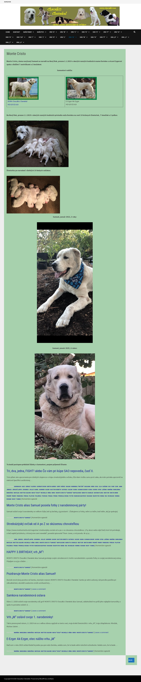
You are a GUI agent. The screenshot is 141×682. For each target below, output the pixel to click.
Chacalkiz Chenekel (23, 679)
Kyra (99, 489)
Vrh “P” (102, 37)
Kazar (70, 489)
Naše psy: (40, 32)
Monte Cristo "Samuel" (64, 493)
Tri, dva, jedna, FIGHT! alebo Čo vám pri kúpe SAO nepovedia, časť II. (50, 471)
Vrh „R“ (113, 37)
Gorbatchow (41, 486)
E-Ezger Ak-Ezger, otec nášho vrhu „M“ (31, 639)
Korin (95, 489)
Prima (55, 496)
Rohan (9, 499)
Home (8, 32)
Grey (58, 486)
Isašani (104, 486)
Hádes (63, 486)
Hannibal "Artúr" (77, 486)
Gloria (33, 486)
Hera (92, 486)
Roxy (13, 499)
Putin (71, 496)
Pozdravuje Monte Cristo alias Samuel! (31, 574)
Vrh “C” (73, 32)
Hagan (68, 486)
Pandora (20, 496)
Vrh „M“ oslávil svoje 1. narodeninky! (30, 617)
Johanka (25, 489)
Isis (109, 486)
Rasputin (96, 496)
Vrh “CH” (20, 37)
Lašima (104, 489)
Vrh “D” (84, 32)
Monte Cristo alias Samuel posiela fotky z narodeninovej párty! (46, 505)
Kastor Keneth (55, 489)
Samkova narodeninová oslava (26, 595)
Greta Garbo (51, 486)
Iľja (100, 486)
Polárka (38, 496)
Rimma (117, 496)
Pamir (14, 496)
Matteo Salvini (25, 493)
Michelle (44, 493)
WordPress (43, 679)
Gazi (23, 486)
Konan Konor (83, 489)
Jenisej (9, 489)
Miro (53, 493)
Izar (116, 486)
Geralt (28, 486)
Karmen (42, 489)
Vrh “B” (63, 32)
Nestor (106, 493)
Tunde (18, 499)
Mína (49, 493)
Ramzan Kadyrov (80, 496)
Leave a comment (39, 589)
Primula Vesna (63, 496)
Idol (96, 486)
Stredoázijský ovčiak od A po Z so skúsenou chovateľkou (43, 524)
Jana (120, 486)
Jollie (31, 489)
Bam (52, 679)
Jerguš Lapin (17, 489)
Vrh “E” (95, 32)
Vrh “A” (52, 32)
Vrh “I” (31, 37)
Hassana (87, 486)
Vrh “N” (82, 37)
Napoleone (77, 493)
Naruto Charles (87, 493)
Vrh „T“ (8, 42)
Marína (110, 489)
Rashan (89, 496)
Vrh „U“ (19, 42)
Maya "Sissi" (35, 493)
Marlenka (116, 489)
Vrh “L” (62, 37)
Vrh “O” (94, 37)
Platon (31, 496)
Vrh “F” (106, 32)
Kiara (75, 489)
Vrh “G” (117, 32)
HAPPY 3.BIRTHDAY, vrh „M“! (25, 552)
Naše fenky (27, 32)
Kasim (47, 489)
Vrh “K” (52, 37)
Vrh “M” (72, 37)
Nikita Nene (114, 493)
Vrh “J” (41, 37)
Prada (50, 496)
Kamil (36, 489)
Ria (106, 496)
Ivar (112, 486)
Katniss (64, 489)
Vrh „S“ (124, 37)
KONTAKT (16, 32)
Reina (102, 496)
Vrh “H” (8, 37)
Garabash (17, 486)
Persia (26, 496)
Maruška (10, 493)
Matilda (16, 493)
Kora (90, 489)
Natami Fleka (98, 493)
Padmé (9, 496)
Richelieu (111, 496)
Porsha (44, 496)
